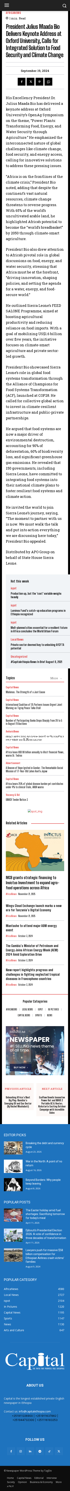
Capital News (12, 687)
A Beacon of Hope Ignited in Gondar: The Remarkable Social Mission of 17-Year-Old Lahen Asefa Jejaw (34, 769)
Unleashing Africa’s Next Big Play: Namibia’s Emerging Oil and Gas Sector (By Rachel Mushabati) (18, 1102)
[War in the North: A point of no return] (13, 1166)
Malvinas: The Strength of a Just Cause (25, 692)
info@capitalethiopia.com (35, 1411)
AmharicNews (12, 731)
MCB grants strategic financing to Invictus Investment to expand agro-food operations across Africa (32, 882)
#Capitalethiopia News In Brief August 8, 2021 (36, 662)
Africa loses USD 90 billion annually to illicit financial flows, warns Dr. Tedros (35, 754)
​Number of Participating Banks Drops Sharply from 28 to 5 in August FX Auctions (34, 722)
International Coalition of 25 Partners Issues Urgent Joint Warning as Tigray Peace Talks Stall (34, 706)
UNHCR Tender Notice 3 (17, 799)
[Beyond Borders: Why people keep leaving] (13, 1184)
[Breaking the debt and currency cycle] (13, 1148)
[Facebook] (21, 82)
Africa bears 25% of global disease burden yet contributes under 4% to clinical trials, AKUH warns (34, 785)
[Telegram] (40, 1451)
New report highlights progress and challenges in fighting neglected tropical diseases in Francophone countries (33, 974)
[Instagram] (20, 1451)
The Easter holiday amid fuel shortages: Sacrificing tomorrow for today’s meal (45, 1214)
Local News (17, 639)
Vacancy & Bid (13, 795)
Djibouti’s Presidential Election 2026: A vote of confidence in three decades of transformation (46, 1234)
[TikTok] (49, 1451)
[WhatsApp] (48, 82)
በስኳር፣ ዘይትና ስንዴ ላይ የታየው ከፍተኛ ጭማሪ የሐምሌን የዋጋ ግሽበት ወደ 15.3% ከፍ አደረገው (35, 738)
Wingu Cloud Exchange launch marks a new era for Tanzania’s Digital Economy (33, 908)
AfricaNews (13, 12)
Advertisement (13, 763)
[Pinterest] (39, 82)
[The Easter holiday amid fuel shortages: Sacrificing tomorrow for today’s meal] (13, 1215)
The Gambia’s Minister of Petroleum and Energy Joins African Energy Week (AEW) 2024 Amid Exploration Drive (32, 950)
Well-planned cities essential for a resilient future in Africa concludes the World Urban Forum (39, 629)
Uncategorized (19, 656)
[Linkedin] (30, 1451)
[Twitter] (30, 82)
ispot (14, 588)
